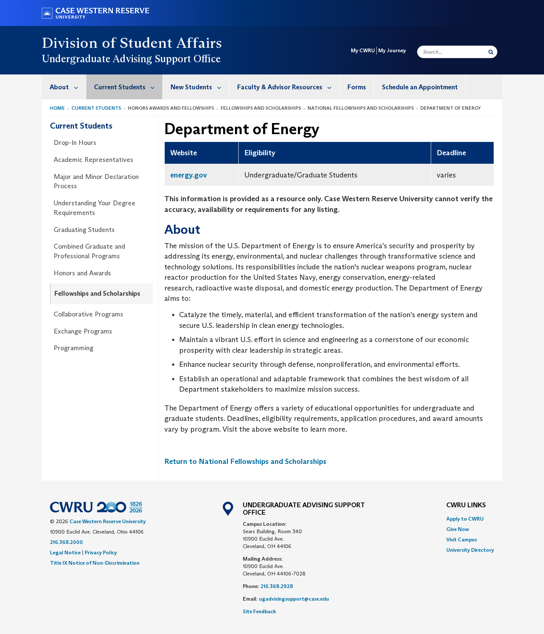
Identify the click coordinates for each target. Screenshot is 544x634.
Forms (356, 87)
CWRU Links (466, 505)
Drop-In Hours (75, 143)
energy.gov (188, 174)
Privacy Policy (101, 552)
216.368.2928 (277, 586)
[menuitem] (64, 86)
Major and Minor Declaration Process (96, 181)
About (59, 87)
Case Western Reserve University (108, 521)
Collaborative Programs (88, 314)
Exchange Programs (83, 331)
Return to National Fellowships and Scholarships (245, 461)
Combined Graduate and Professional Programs (89, 251)
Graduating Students (84, 230)
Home (57, 108)
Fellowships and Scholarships (97, 293)
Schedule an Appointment (420, 87)
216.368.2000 (66, 542)
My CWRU (363, 50)
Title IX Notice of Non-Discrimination (95, 563)
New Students (191, 87)
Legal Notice (65, 552)
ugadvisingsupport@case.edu (294, 598)
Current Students (119, 87)
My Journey (392, 50)
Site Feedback (259, 611)
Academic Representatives (93, 160)
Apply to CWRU (465, 518)
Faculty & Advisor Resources (279, 87)
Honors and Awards (82, 273)
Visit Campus (461, 539)
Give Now (457, 529)
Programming (73, 348)
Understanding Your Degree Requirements (94, 208)
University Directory (470, 550)
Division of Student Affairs (132, 42)
